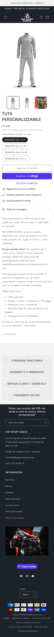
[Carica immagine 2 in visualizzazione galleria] (27, 102)
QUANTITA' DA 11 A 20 (16, 152)
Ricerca (9, 486)
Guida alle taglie (13, 498)
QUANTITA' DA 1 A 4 (15, 139)
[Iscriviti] (45, 422)
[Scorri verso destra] (51, 103)
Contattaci (10, 492)
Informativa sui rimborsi (21, 618)
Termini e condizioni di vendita (20, 627)
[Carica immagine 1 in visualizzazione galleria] (13, 102)
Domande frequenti (14, 511)
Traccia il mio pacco (15, 517)
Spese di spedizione (20, 130)
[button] (5, 17)
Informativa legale (41, 627)
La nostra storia (12, 505)
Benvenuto (10, 479)
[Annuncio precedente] (5, 3)
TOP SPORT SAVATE (26, 615)
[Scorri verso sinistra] (3, 103)
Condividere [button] (10, 334)
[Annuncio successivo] (49, 3)
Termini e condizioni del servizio (28, 622)
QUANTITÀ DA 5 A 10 (15, 146)
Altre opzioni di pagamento (27, 183)
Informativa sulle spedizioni (28, 631)
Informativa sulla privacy (41, 618)
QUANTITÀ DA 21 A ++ (16, 158)
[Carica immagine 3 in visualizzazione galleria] (41, 102)
